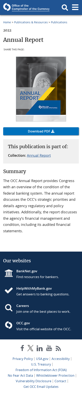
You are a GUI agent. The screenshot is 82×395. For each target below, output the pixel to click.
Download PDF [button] (39, 131)
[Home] (10, 291)
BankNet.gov (26, 271)
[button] (65, 7)
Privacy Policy (23, 359)
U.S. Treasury (41, 364)
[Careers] (10, 308)
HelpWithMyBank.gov (34, 288)
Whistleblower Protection (55, 375)
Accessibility (61, 359)
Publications (59, 22)
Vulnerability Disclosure (33, 381)
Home (7, 22)
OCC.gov (23, 323)
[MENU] (75, 7)
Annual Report (39, 155)
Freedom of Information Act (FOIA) (41, 370)
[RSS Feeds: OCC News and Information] (58, 349)
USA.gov (42, 359)
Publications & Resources (31, 22)
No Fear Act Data (20, 375)
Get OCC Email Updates (41, 386)
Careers (22, 305)
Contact (60, 381)
